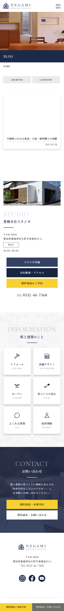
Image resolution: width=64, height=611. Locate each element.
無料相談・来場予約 (32, 504)
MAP (11, 244)
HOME (6, 66)
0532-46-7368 (35, 294)
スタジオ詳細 (32, 262)
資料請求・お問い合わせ (32, 515)
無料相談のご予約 (32, 283)
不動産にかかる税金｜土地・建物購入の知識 (32, 138)
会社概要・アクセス (32, 272)
